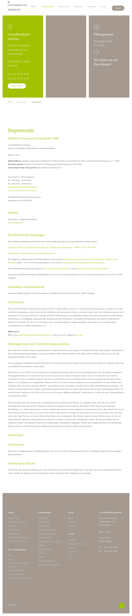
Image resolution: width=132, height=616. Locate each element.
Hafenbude (78, 6)
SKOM (10, 559)
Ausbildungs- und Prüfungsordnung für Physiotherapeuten (31, 253)
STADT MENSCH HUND (18, 537)
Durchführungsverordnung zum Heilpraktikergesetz (84, 263)
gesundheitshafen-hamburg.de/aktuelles (34, 335)
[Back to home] (17, 6)
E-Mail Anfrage (17, 86)
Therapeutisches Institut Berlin (20, 578)
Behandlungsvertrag (77, 544)
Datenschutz (15, 435)
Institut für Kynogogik (17, 541)
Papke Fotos (13, 526)
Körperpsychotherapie (47, 534)
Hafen (33, 6)
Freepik (80, 335)
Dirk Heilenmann (15, 534)
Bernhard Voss (13, 518)
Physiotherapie (44, 526)
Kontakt (118, 8)
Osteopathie (43, 518)
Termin (104, 6)
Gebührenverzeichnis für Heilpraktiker (92, 269)
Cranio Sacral (43, 522)
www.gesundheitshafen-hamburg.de (22, 190)
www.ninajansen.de (16, 223)
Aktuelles (92, 6)
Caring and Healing (15, 574)
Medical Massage (45, 549)
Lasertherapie (43, 553)
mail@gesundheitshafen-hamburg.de (23, 187)
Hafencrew (73, 522)
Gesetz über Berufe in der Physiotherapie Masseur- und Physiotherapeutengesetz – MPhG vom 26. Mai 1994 (52, 247)
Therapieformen (47, 6)
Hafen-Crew (64, 6)
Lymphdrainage (44, 537)
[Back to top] (121, 605)
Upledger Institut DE (16, 570)
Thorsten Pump (14, 530)
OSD (10, 555)
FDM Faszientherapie (46, 530)
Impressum (73, 552)
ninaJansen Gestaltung (17, 522)
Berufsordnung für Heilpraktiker (57, 269)
